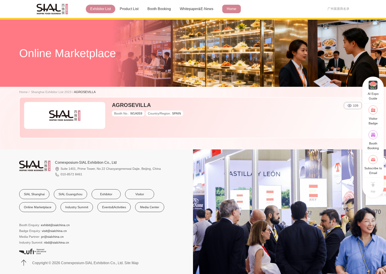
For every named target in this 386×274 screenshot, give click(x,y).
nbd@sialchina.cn (56, 242)
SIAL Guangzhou (70, 194)
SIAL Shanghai (34, 194)
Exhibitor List (100, 9)
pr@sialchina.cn (52, 236)
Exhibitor (106, 194)
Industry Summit (76, 207)
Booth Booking (159, 9)
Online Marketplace (37, 207)
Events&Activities (114, 207)
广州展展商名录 (338, 9)
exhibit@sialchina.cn (55, 225)
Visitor (139, 194)
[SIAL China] (52, 8)
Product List (129, 9)
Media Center (149, 207)
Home (231, 9)
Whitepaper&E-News (196, 9)
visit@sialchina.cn (54, 231)
